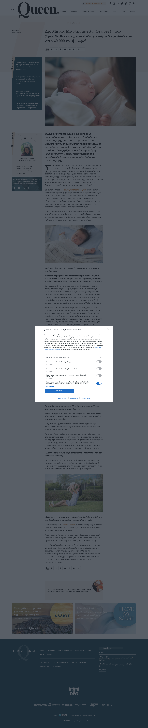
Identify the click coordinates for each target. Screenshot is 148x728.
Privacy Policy (85, 398)
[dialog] (74, 364)
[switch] (99, 361)
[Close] (109, 330)
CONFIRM (59, 391)
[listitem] (74, 357)
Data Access (74, 398)
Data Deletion (62, 398)
